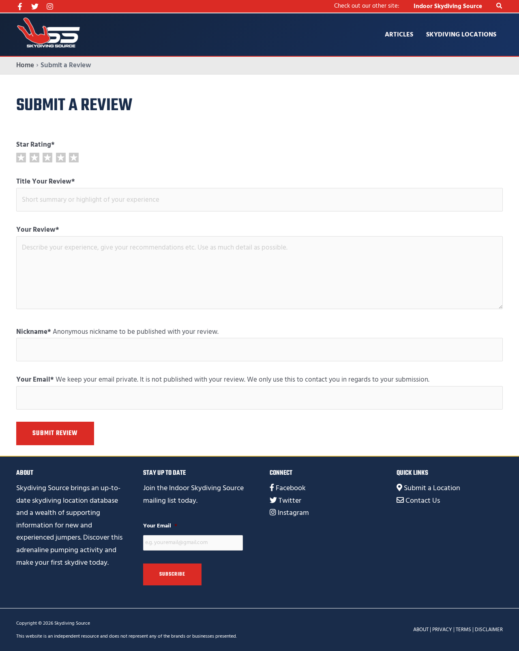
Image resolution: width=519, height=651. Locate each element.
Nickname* (33, 332)
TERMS (463, 629)
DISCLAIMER (489, 629)
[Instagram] (50, 6)
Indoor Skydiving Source (448, 6)
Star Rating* (35, 144)
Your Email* (35, 379)
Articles (399, 34)
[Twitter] (35, 6)
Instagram (293, 513)
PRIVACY (442, 629)
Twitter (290, 500)
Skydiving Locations (461, 34)
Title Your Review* (45, 181)
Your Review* (37, 230)
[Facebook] (20, 6)
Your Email (160, 525)
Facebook (291, 488)
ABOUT (421, 629)
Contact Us (422, 500)
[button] (499, 6)
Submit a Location (432, 488)
